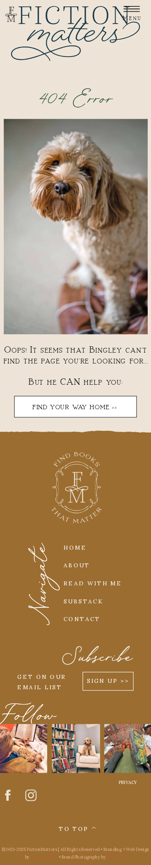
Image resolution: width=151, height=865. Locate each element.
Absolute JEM (44, 857)
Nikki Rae (116, 857)
